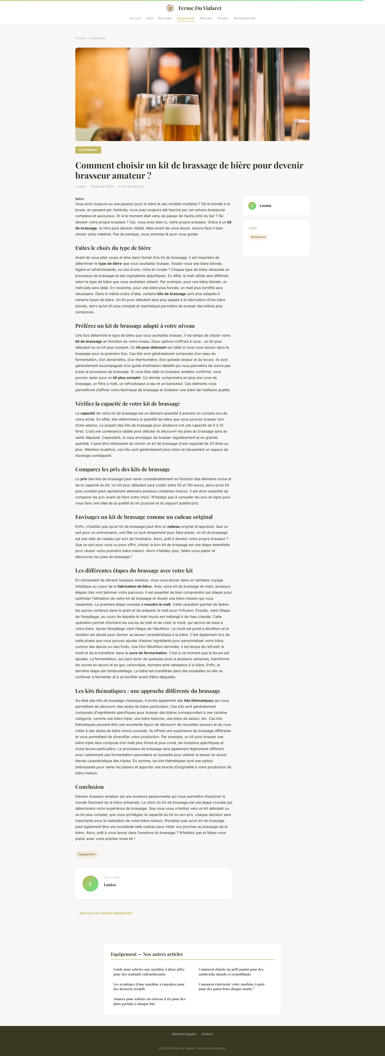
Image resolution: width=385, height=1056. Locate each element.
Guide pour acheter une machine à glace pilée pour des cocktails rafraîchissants (149, 971)
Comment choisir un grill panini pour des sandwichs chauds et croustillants (231, 971)
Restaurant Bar (245, 18)
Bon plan (165, 18)
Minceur (206, 18)
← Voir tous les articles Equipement (103, 913)
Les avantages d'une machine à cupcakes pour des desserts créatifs (149, 986)
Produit (222, 18)
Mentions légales (184, 1034)
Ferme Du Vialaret (199, 7)
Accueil (135, 18)
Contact (207, 1034)
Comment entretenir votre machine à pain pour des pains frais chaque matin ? (231, 986)
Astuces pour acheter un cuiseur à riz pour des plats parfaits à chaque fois (149, 1001)
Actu (149, 18)
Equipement (186, 18)
